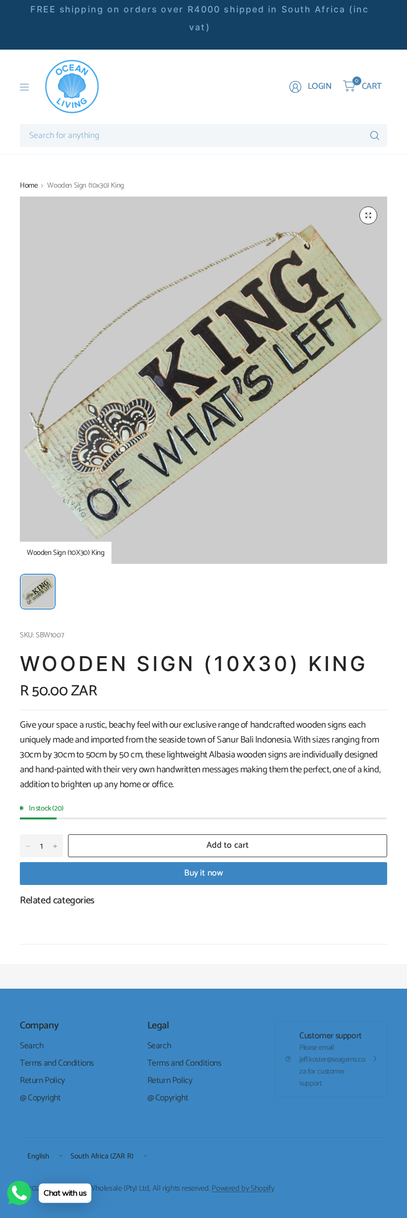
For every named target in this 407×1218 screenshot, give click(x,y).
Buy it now (203, 873)
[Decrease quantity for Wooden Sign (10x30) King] (27, 846)
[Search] (374, 135)
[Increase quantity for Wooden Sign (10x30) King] (55, 846)
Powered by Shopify (242, 1188)
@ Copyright (40, 1098)
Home (28, 185)
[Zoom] (368, 215)
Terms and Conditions (57, 1063)
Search (32, 1046)
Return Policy (42, 1080)
